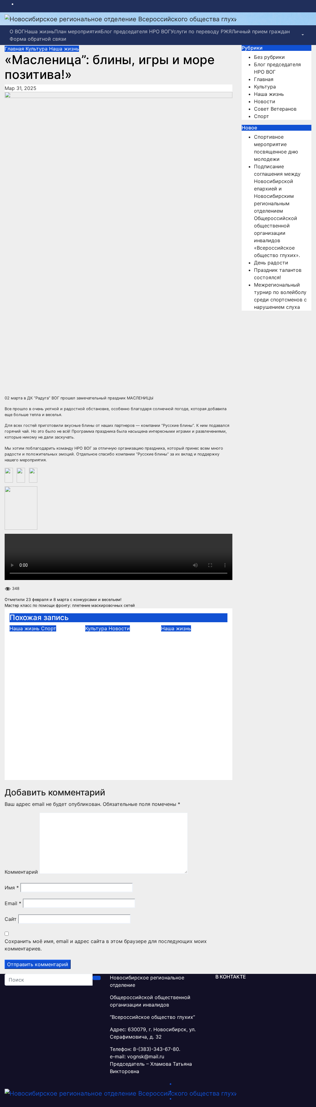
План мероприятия (77, 31)
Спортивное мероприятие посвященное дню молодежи (37, 649)
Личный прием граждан (261, 31)
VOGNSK (54, 674)
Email (13, 903)
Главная (15, 49)
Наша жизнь (39, 31)
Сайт (11, 919)
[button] (302, 35)
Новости (119, 628)
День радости (186, 636)
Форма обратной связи (38, 39)
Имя (12, 887)
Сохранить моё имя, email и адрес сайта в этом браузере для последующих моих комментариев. (106, 945)
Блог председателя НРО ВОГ (136, 31)
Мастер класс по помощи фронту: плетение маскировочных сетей (70, 605)
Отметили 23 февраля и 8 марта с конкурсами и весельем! (63, 599)
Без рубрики (269, 57)
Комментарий (21, 872)
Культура (37, 49)
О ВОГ (17, 31)
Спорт (48, 628)
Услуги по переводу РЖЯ (201, 31)
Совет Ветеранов (275, 109)
